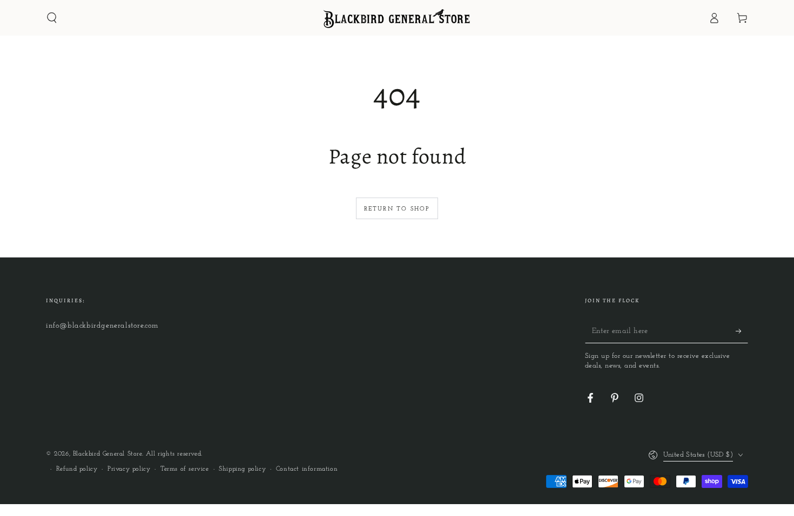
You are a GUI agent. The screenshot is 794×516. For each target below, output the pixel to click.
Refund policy (77, 469)
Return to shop (397, 209)
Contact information (307, 469)
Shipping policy (242, 469)
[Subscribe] (742, 331)
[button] (52, 18)
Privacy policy (128, 469)
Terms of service (184, 469)
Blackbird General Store (107, 454)
